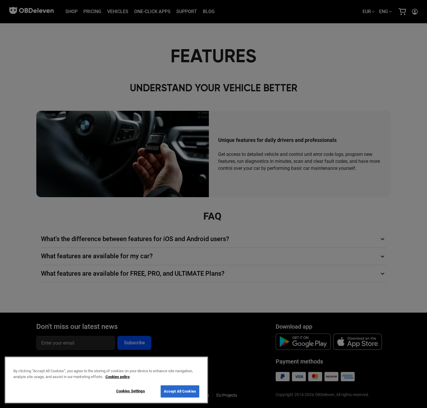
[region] (106, 380)
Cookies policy (117, 377)
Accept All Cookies (180, 391)
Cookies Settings (130, 391)
